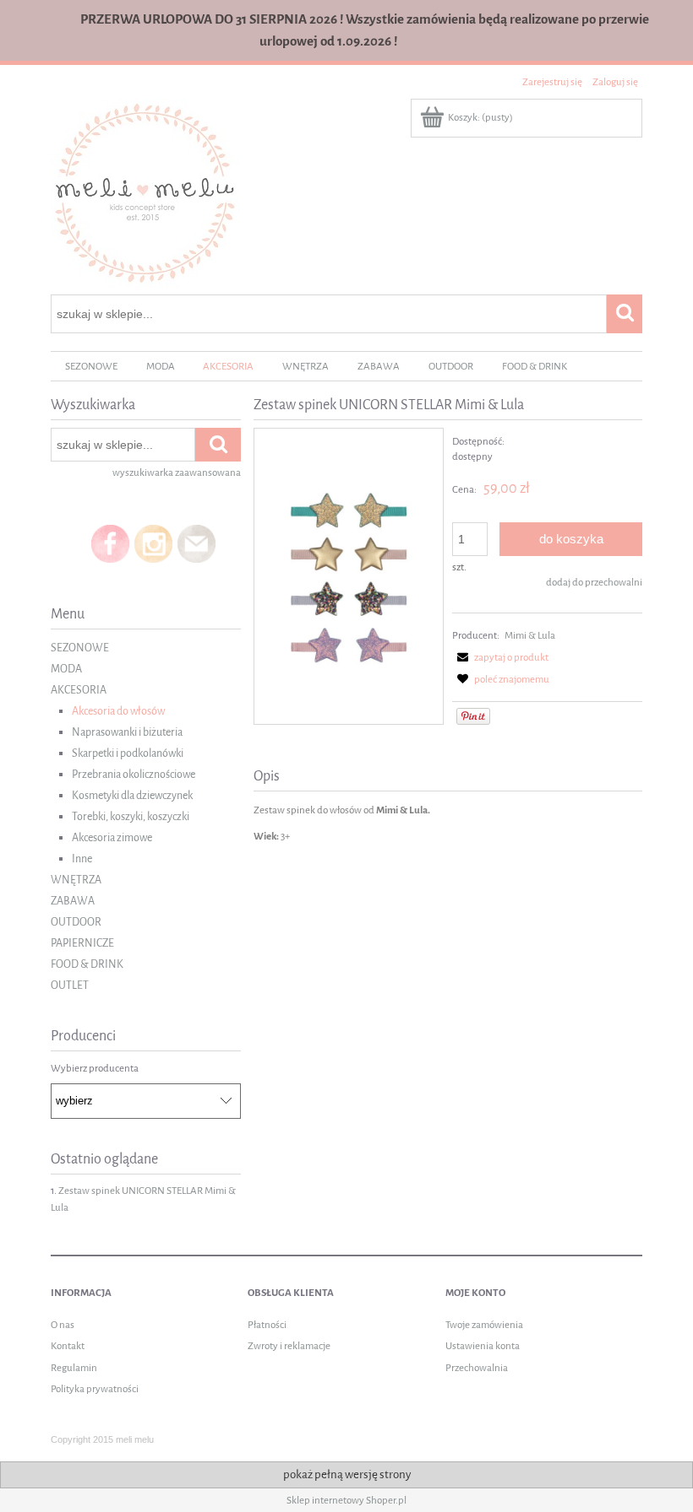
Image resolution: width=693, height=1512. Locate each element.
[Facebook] (110, 543)
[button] (500, 657)
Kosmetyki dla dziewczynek (132, 795)
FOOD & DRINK (87, 964)
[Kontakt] (196, 543)
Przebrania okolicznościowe (133, 774)
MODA (66, 669)
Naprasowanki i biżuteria (127, 732)
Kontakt (68, 1346)
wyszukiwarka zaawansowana (176, 472)
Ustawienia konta (482, 1346)
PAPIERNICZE (82, 943)
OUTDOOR (76, 922)
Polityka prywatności (95, 1389)
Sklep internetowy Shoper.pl (346, 1500)
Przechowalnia (476, 1367)
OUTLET (70, 985)
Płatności (267, 1324)
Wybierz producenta (95, 1068)
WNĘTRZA (76, 879)
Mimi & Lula (530, 635)
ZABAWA (73, 901)
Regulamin (74, 1367)
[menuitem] (91, 366)
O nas (62, 1324)
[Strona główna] (145, 192)
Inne (82, 858)
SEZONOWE (80, 647)
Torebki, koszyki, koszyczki (130, 816)
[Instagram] (153, 543)
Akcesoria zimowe (112, 837)
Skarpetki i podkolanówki (127, 753)
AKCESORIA (78, 690)
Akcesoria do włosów (118, 711)
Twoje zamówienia (484, 1324)
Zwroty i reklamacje (289, 1346)
